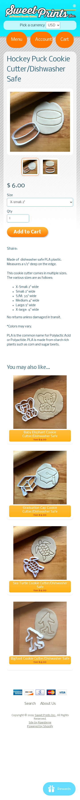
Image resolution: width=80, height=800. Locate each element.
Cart (64, 39)
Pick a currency (32, 25)
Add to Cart (27, 232)
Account (43, 39)
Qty (9, 211)
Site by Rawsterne (40, 722)
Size (10, 195)
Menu (16, 39)
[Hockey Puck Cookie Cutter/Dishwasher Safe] (30, 167)
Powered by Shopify (40, 726)
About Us (48, 704)
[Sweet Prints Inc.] (40, 16)
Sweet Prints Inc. (45, 715)
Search (30, 704)
